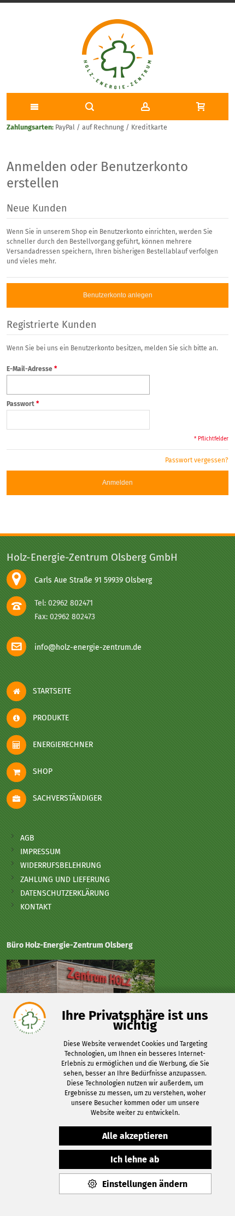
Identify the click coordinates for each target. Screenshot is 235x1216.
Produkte (47, 717)
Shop (39, 771)
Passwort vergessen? (196, 460)
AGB (27, 838)
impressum (40, 851)
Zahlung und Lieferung (65, 879)
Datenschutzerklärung (64, 893)
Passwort (20, 404)
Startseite (48, 691)
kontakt (35, 907)
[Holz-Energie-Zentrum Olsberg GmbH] (117, 54)
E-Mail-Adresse (29, 369)
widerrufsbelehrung (60, 865)
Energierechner (59, 744)
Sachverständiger (64, 798)
